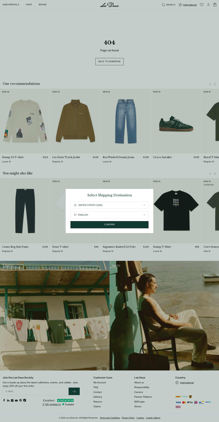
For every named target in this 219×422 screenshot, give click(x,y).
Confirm (109, 224)
